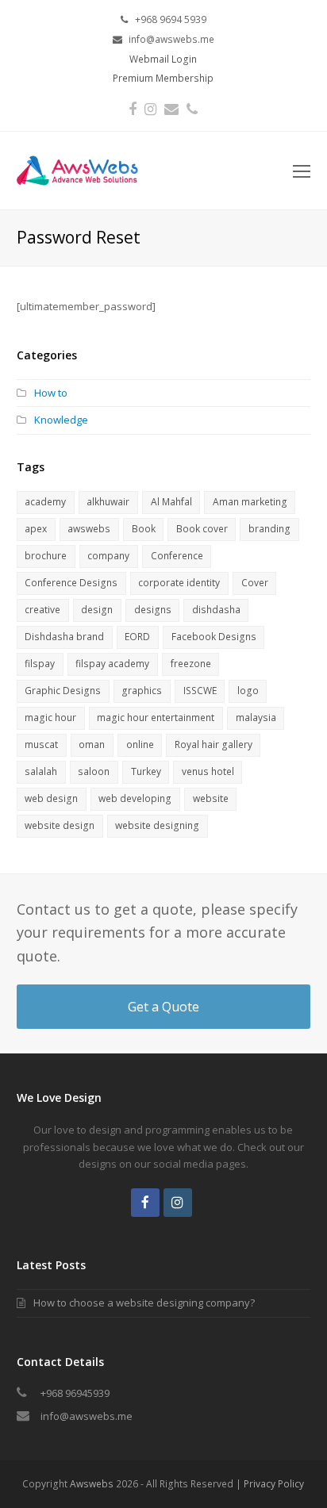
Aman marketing (250, 501)
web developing (134, 798)
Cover (254, 582)
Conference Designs (71, 582)
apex (36, 528)
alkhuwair (108, 501)
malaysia (256, 717)
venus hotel (208, 771)
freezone (191, 663)
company (108, 555)
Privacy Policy (274, 1484)
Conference (177, 555)
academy (45, 501)
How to (50, 393)
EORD (137, 636)
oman (92, 744)
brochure (46, 555)
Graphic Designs (63, 690)
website (211, 798)
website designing (157, 825)
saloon (94, 771)
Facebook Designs (213, 636)
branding (269, 528)
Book (144, 528)
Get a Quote (163, 1006)
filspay (40, 663)
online (140, 744)
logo (248, 690)
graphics (141, 690)
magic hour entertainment (155, 717)
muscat (41, 744)
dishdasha (216, 609)
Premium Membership (163, 78)
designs (152, 609)
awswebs (88, 528)
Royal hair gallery (213, 744)
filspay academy (112, 663)
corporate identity (179, 582)
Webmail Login (163, 59)
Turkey (146, 771)
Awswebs (91, 1484)
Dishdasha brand (64, 636)
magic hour (50, 717)
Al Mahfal (171, 501)
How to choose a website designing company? (144, 1302)
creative (42, 609)
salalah (41, 771)
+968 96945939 (75, 1393)
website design (59, 825)
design (97, 609)
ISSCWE (200, 690)
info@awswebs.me (86, 1416)
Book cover (202, 528)
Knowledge (61, 419)
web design (51, 798)
